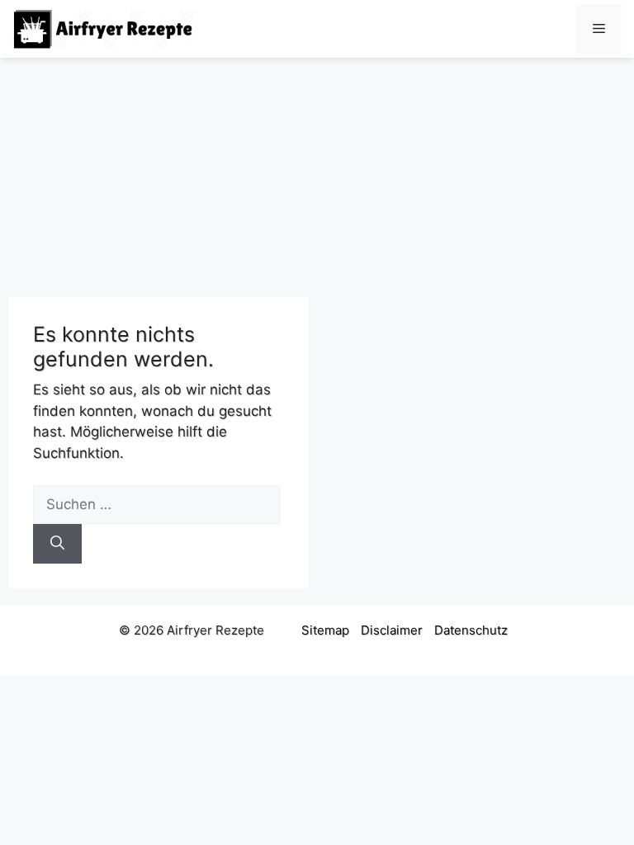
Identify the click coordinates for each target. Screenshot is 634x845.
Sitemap (325, 630)
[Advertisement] (317, 169)
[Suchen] (57, 544)
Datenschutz (471, 630)
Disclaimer (392, 630)
